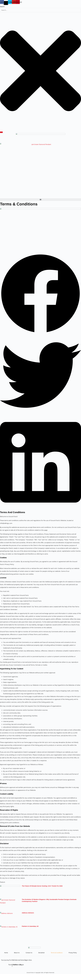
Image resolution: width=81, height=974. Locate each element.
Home (6, 953)
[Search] (1, 132)
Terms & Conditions (57, 953)
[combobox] (40, 10)
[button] (40, 199)
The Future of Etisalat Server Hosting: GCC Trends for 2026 (42, 886)
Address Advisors (28, 913)
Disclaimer (41, 953)
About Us (17, 953)
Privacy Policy (73, 953)
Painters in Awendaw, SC (30, 926)
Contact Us (29, 953)
